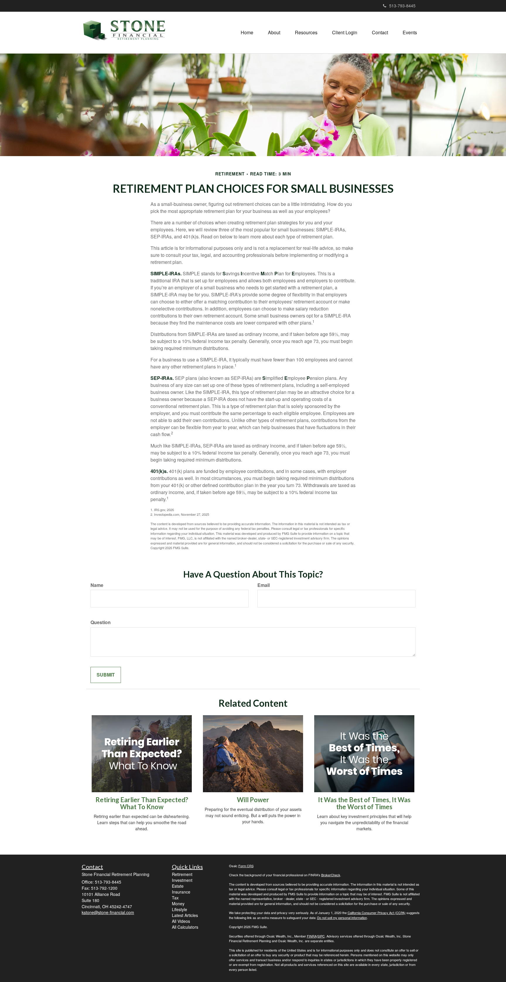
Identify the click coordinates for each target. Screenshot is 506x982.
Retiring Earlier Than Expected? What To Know (141, 803)
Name (96, 585)
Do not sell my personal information (342, 917)
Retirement (182, 874)
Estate (178, 886)
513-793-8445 (402, 5)
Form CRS (246, 865)
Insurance (181, 892)
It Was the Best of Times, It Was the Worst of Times (364, 803)
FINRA (312, 936)
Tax (175, 898)
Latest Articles (185, 915)
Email (263, 585)
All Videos (181, 921)
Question (100, 622)
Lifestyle (179, 909)
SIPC (321, 936)
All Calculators (185, 927)
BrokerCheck (330, 874)
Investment (182, 880)
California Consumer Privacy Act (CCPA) (377, 912)
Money (178, 903)
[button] (274, 32)
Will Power (253, 800)
